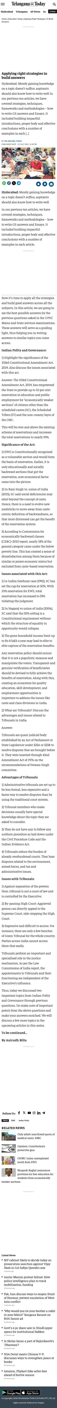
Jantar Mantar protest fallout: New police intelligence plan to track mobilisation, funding (27, 1280)
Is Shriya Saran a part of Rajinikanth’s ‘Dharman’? (29, 1343)
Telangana (22, 11)
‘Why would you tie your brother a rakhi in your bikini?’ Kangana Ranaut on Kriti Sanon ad (29, 1314)
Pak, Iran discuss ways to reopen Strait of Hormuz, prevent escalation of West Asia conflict (29, 1297)
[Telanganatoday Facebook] (19, 1113)
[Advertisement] (28, 1076)
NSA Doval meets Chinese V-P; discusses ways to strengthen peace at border (29, 1358)
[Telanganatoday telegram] (43, 1113)
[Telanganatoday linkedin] (38, 1113)
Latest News (9, 1255)
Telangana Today (13, 141)
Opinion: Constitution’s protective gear (31, 1148)
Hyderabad (7, 11)
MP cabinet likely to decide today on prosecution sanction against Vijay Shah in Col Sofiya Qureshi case (27, 1263)
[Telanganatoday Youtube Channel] (29, 1113)
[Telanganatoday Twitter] (24, 1113)
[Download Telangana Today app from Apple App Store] (38, 184)
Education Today (15, 19)
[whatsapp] (4, 183)
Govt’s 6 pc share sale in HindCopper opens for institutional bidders (28, 1329)
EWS (13, 1120)
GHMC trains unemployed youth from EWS (33, 1160)
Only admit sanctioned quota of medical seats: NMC (36, 1136)
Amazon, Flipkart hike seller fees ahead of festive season (25, 1373)
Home (4, 19)
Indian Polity (24, 1120)
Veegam (40, 1402)
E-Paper (52, 11)
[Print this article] (51, 184)
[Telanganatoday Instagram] (34, 1113)
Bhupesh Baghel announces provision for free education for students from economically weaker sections (27, 1175)
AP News (35, 11)
